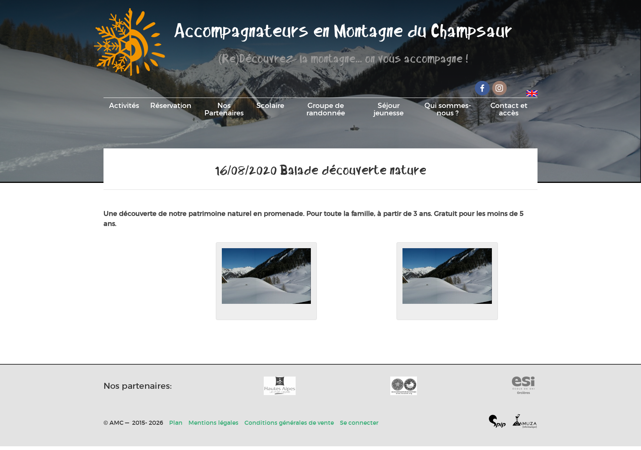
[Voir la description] (266, 281)
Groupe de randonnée (325, 109)
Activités (124, 105)
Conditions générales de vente (289, 422)
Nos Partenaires (224, 109)
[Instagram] (499, 88)
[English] (532, 92)
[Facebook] (482, 88)
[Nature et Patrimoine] (280, 386)
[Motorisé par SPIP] (500, 423)
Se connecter (359, 422)
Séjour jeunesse (389, 109)
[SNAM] (403, 386)
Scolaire (270, 105)
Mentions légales (213, 422)
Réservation (170, 105)
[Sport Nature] (523, 386)
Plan (176, 422)
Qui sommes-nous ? (447, 109)
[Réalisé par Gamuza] (525, 423)
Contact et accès (508, 109)
